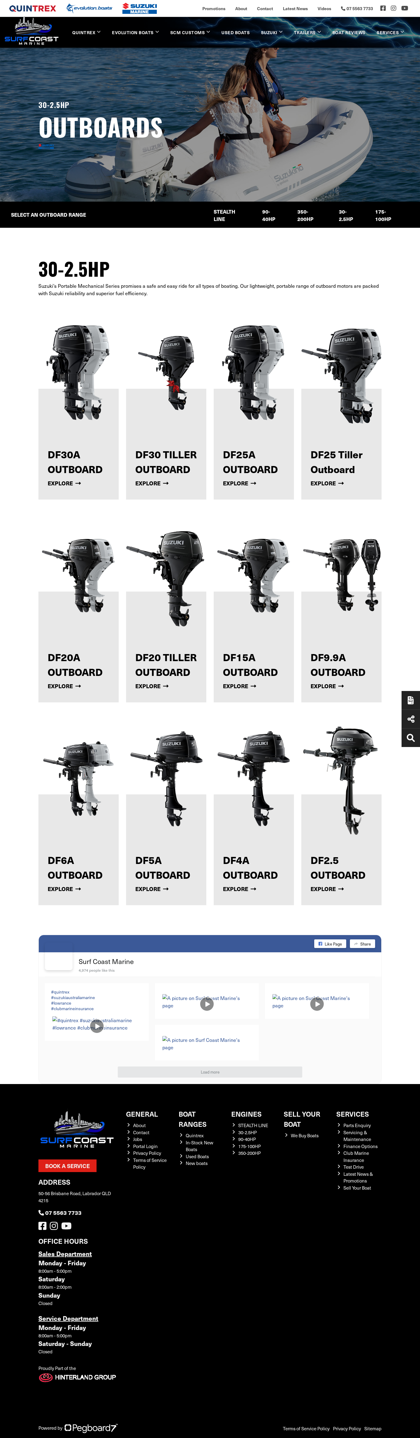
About (241, 8)
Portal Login (145, 1146)
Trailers (305, 32)
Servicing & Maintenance (357, 1136)
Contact (265, 8)
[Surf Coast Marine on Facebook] (59, 956)
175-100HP (383, 215)
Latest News (295, 8)
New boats (197, 1163)
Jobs (137, 1139)
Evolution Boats (133, 32)
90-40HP (268, 215)
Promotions (213, 8)
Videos (324, 8)
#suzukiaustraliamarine (73, 997)
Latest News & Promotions (358, 1177)
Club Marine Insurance (356, 1156)
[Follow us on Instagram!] (55, 1227)
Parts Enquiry (357, 1125)
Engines (246, 1114)
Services (352, 1114)
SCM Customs (187, 32)
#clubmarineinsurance (72, 1008)
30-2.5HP (346, 215)
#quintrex (60, 992)
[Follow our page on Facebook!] (383, 8)
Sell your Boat (302, 1119)
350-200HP (305, 215)
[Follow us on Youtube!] (67, 1227)
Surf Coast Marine (106, 961)
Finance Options (360, 1146)
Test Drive (353, 1166)
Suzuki (269, 32)
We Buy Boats (305, 1135)
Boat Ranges (193, 1119)
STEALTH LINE (224, 215)
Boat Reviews (349, 32)
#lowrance (61, 1003)
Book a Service (67, 1166)
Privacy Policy (147, 1153)
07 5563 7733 (63, 1212)
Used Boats (235, 32)
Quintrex (83, 32)
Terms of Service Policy (306, 1428)
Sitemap (373, 1428)
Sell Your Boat (357, 1187)
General (142, 1114)
